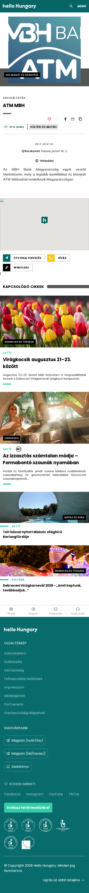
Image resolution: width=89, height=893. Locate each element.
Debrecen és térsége (19, 341)
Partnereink (13, 704)
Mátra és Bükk (74, 517)
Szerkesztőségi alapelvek (24, 712)
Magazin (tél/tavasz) (28, 753)
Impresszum (14, 687)
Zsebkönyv (20, 766)
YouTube (56, 794)
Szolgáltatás (14, 98)
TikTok (74, 794)
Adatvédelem (15, 653)
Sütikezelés (13, 661)
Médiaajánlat (14, 695)
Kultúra (18, 580)
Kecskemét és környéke (22, 74)
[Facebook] (65, 119)
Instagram (34, 794)
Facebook (12, 794)
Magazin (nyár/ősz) (27, 740)
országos (12, 438)
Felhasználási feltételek (23, 678)
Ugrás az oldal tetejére (61, 880)
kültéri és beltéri (43, 126)
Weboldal (47, 161)
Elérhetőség (14, 670)
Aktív (7, 353)
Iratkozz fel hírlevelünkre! (28, 807)
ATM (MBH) (16, 126)
